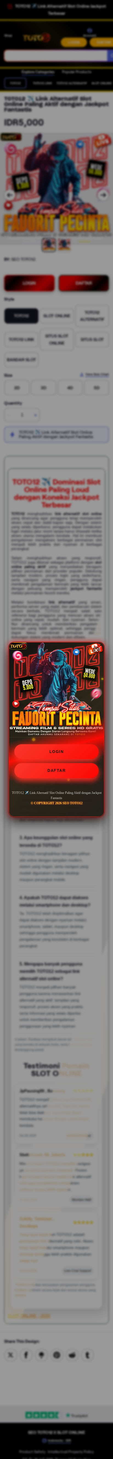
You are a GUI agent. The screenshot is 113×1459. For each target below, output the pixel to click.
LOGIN (56, 751)
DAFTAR (56, 770)
